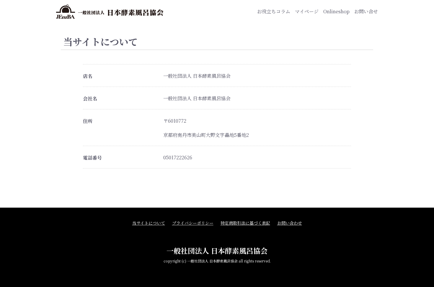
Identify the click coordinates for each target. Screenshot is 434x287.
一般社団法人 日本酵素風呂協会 (217, 250)
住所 (87, 121)
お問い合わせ (289, 223)
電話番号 (92, 158)
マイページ (307, 11)
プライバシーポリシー (192, 223)
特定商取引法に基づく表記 (245, 223)
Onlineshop (336, 11)
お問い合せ (366, 11)
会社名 (90, 98)
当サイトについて (148, 223)
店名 (87, 76)
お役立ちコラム (273, 11)
